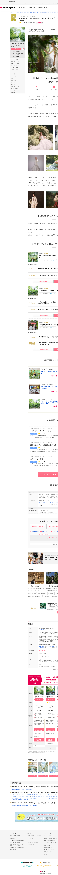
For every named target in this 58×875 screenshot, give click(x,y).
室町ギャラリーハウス (42, 772)
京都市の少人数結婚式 (26, 794)
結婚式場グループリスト (15, 849)
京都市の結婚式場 (16, 794)
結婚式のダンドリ (42, 7)
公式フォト (15, 61)
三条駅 (50, 647)
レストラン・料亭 (21, 16)
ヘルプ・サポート (47, 853)
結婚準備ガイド (31, 841)
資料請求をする (46, 531)
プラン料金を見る (16, 54)
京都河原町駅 (51, 646)
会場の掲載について (48, 847)
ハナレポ (16, 67)
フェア (36, 89)
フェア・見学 (14, 76)
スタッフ (13, 84)
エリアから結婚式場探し (15, 835)
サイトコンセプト (47, 835)
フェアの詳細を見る (43, 281)
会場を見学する (35, 531)
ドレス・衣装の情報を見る (39, 740)
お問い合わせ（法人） (48, 851)
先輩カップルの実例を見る (18, 53)
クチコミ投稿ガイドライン (49, 840)
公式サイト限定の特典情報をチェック (39, 730)
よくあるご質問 (14, 88)
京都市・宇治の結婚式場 (26, 789)
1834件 (29, 22)
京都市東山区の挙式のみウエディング (20, 798)
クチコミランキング (14, 838)
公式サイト (41, 629)
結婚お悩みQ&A (31, 844)
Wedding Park (45, 872)
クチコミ (14, 59)
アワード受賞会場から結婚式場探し (17, 840)
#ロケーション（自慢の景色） (35, 596)
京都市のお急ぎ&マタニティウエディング (21, 796)
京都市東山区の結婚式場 (51, 796)
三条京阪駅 (41, 647)
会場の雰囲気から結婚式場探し (16, 844)
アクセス (13, 90)
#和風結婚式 (51, 593)
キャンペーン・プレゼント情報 (50, 842)
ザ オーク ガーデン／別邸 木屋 (32, 773)
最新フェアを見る (16, 56)
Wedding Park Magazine (33, 842)
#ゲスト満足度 (47, 596)
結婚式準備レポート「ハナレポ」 (34, 835)
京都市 (37, 16)
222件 (33, 22)
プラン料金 (13, 74)
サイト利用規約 (47, 845)
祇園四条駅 (41, 646)
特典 (12, 78)
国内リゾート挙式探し (14, 837)
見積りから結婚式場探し (15, 845)
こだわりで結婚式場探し (15, 842)
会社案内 (46, 854)
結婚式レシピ (32, 7)
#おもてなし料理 (32, 593)
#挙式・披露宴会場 (42, 593)
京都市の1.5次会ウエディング (38, 796)
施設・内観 (13, 80)
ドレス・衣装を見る (16, 51)
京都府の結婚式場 (16, 789)
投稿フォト (15, 63)
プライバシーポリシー (48, 844)
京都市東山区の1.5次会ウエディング (20, 799)
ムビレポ (16, 69)
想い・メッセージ (15, 86)
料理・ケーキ (14, 82)
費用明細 (13, 72)
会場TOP (13, 92)
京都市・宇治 (28, 16)
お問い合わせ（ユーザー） (49, 849)
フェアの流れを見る (51, 260)
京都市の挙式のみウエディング (39, 794)
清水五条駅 (25, 805)
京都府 (33, 16)
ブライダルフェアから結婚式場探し (17, 847)
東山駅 (30, 805)
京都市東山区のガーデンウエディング (38, 798)
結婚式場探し (22, 7)
